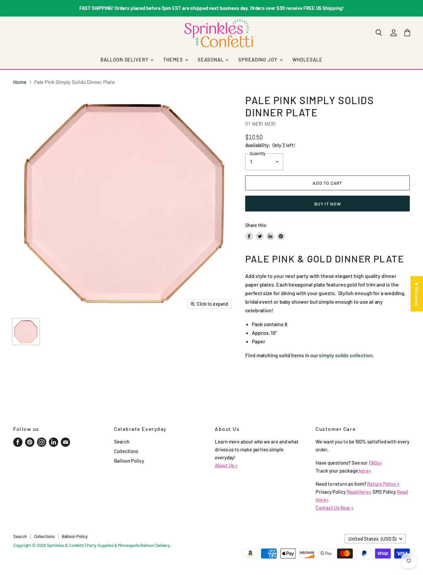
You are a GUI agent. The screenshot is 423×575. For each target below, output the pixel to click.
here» (364, 471)
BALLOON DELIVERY (125, 59)
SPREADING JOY (258, 59)
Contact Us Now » (335, 508)
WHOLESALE (307, 59)
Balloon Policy (129, 461)
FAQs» (375, 463)
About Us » (226, 465)
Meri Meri (264, 123)
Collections (126, 451)
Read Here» (359, 492)
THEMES (173, 59)
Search (122, 441)
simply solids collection (345, 355)
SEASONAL (211, 59)
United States (372, 539)
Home (20, 82)
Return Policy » (383, 484)
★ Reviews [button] (417, 294)
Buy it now (327, 204)
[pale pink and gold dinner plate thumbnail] (26, 332)
